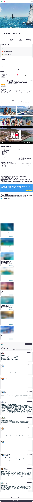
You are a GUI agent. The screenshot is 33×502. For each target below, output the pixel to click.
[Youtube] (13, 499)
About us (12, 497)
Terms (14, 497)
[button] (31, 1)
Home (1, 30)
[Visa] (22, 499)
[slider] (3, 84)
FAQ (18, 497)
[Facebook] (0, 499)
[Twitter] (5, 499)
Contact (21, 497)
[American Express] (27, 499)
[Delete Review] (31, 361)
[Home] (2, 1)
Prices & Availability (16, 500)
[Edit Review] (29, 361)
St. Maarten (5, 30)
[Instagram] (9, 499)
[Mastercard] (18, 499)
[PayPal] (32, 499)
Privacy (17, 497)
